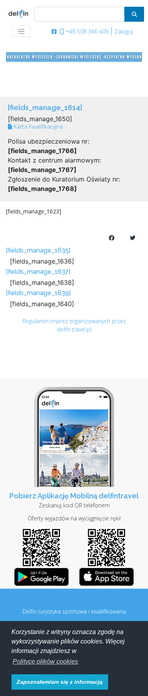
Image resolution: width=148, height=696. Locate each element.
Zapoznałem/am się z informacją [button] (60, 682)
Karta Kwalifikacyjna (37, 126)
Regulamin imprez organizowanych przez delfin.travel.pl (74, 325)
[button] (45, 662)
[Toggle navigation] (21, 31)
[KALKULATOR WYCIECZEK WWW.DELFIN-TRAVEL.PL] (74, 56)
